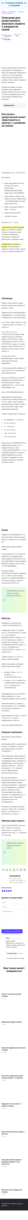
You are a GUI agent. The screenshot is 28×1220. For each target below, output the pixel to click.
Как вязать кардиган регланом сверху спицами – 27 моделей (12, 1077)
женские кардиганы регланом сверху (15, 845)
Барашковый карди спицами (12, 1022)
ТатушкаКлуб (14, 876)
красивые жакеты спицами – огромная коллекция (15, 593)
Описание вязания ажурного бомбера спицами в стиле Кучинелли (12, 1162)
